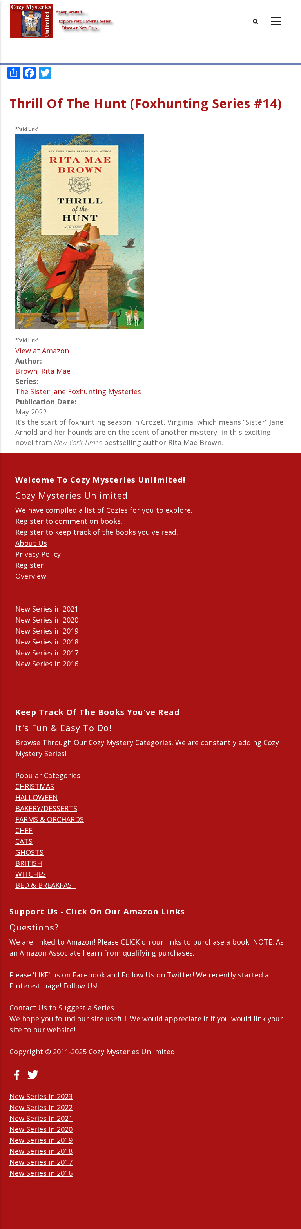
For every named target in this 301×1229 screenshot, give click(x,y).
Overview (30, 576)
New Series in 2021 (46, 609)
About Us (31, 543)
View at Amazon (42, 350)
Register (29, 565)
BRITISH (28, 863)
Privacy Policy (38, 554)
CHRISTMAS (34, 786)
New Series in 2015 (46, 674)
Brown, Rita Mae (43, 371)
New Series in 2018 (46, 641)
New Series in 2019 (46, 630)
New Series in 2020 (46, 619)
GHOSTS (29, 852)
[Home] (62, 15)
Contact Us (28, 1007)
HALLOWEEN (36, 797)
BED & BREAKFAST (45, 885)
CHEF (24, 830)
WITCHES (30, 874)
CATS (24, 841)
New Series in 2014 (46, 685)
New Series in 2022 (41, 1107)
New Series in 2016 (46, 663)
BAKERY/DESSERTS (46, 808)
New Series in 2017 (46, 652)
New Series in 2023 (41, 1096)
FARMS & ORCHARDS (49, 819)
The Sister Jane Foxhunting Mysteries (78, 391)
